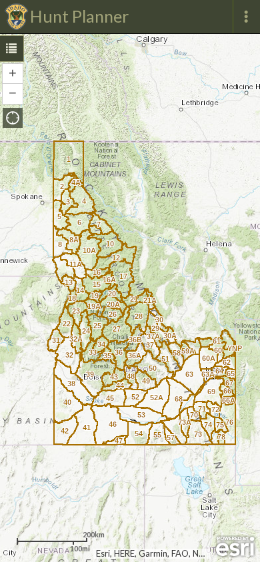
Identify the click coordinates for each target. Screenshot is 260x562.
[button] (13, 118)
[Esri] (235, 547)
